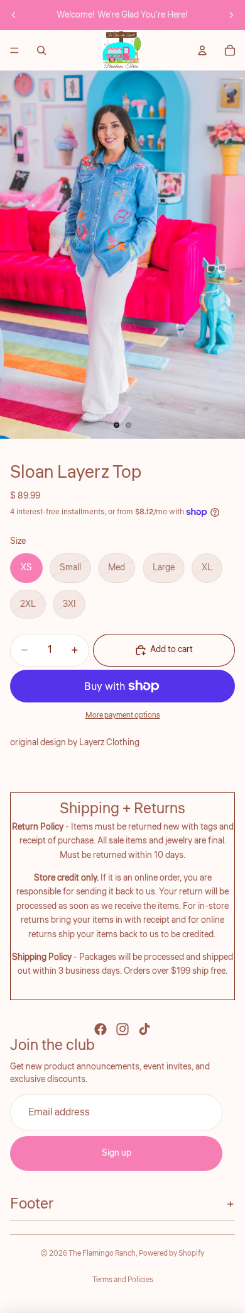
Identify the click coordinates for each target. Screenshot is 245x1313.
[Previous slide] (14, 15)
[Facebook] (100, 1029)
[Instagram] (122, 1029)
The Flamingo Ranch (102, 1253)
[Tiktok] (144, 1029)
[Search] (41, 50)
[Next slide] (231, 15)
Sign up (116, 1153)
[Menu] (14, 50)
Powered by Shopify (171, 1253)
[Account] (202, 50)
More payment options (122, 715)
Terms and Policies (122, 1280)
